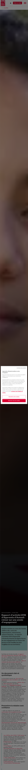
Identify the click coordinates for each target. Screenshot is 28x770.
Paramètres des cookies (14, 396)
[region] (14, 385)
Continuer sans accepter (21, 367)
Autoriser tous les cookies (14, 400)
